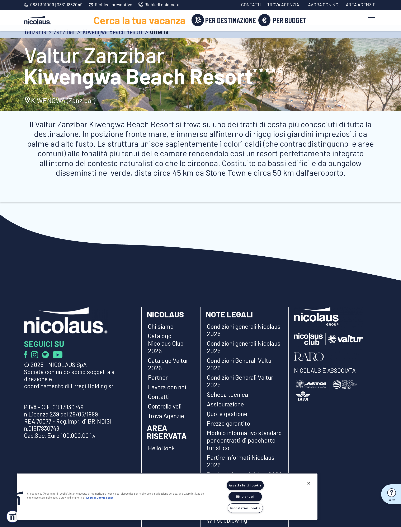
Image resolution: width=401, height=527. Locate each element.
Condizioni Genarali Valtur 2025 (240, 380)
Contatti (251, 4)
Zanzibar (64, 31)
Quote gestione (227, 413)
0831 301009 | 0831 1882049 (56, 4)
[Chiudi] (308, 483)
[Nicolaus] (37, 20)
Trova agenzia (283, 4)
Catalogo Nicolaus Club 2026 (166, 343)
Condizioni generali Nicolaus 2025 (243, 346)
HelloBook (161, 448)
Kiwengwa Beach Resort (113, 31)
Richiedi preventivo (113, 4)
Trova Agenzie (166, 415)
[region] (167, 496)
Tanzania (35, 31)
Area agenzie (361, 4)
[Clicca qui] (27, 354)
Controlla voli (164, 406)
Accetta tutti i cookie (245, 485)
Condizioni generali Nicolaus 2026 (243, 329)
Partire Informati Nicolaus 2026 (240, 460)
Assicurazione (225, 404)
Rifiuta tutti (245, 496)
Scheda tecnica (227, 394)
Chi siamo (161, 326)
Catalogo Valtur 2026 (168, 364)
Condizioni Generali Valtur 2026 (240, 364)
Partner (158, 377)
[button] (16, 498)
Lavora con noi (322, 4)
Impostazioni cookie (245, 508)
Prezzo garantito (229, 423)
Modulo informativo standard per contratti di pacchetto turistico (244, 440)
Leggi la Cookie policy (99, 497)
